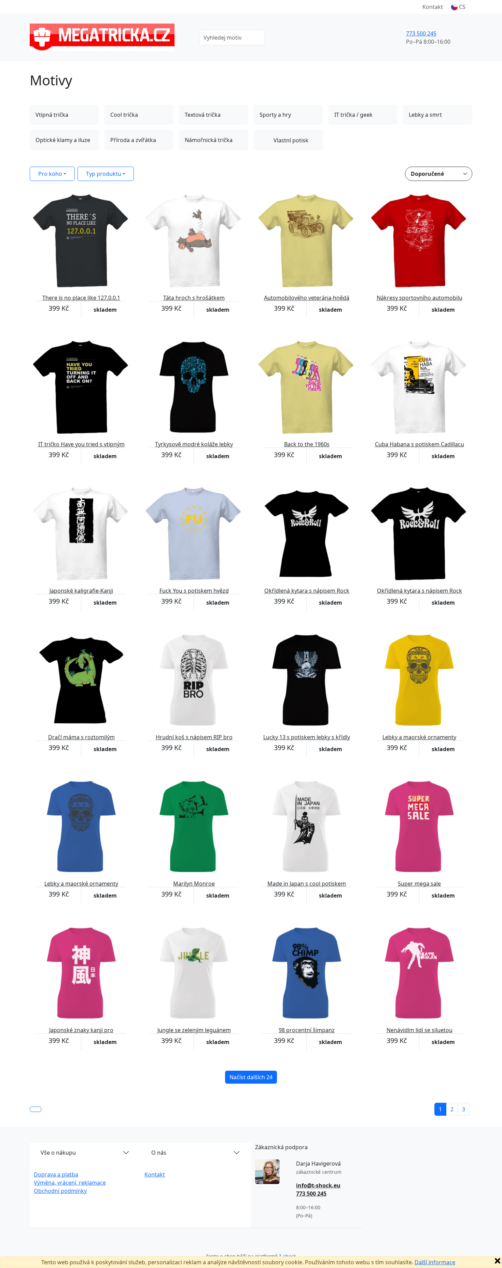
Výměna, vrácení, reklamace (70, 1182)
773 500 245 (421, 33)
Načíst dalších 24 (251, 1077)
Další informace (435, 1262)
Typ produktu (103, 174)
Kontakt (432, 7)
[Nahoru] (35, 1109)
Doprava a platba (56, 1174)
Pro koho (50, 174)
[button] (458, 7)
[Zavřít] (497, 1261)
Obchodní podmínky (60, 1191)
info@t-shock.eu (318, 1185)
